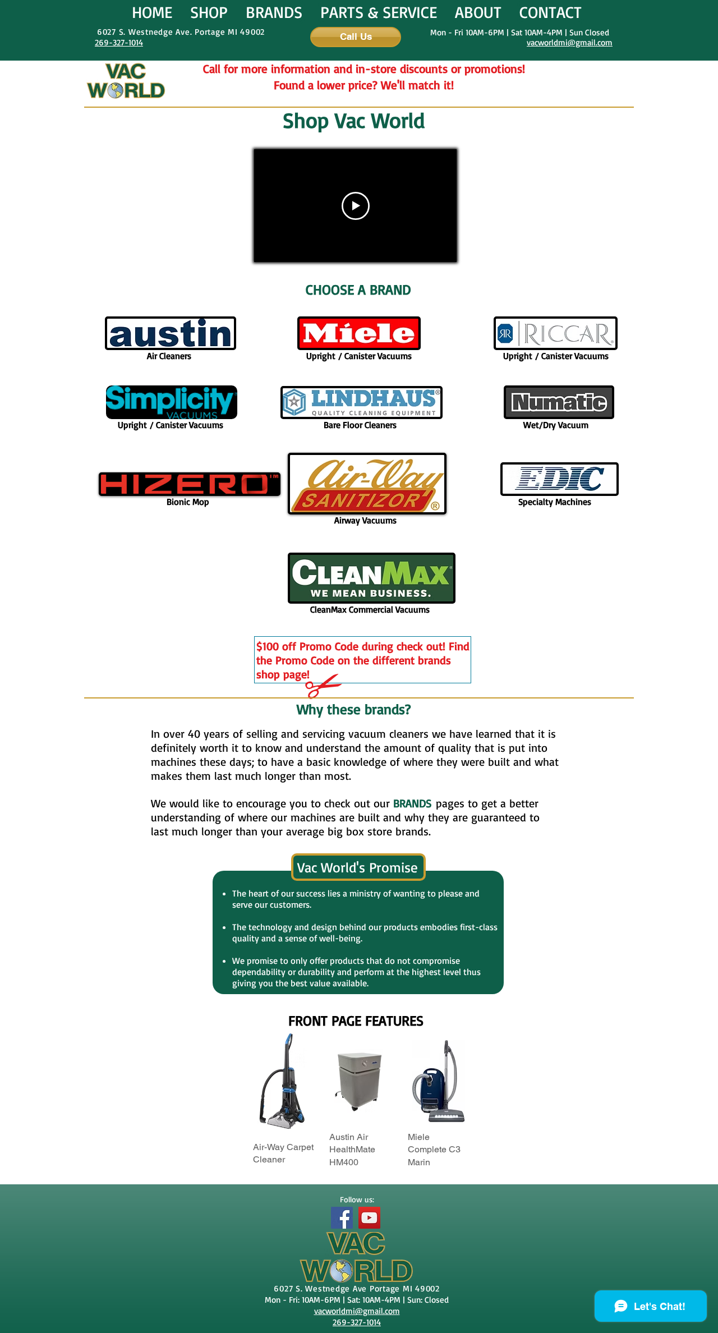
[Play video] (356, 206)
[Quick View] (360, 1081)
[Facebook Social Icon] (342, 1218)
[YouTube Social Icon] (369, 1218)
